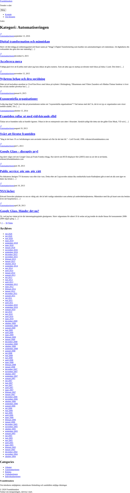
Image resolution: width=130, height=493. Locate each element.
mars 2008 (9, 362)
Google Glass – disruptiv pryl (19, 151)
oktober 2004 (10, 456)
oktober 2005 (10, 429)
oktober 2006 (10, 401)
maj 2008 (9, 358)
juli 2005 (8, 436)
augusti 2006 (10, 406)
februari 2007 (10, 392)
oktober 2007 (10, 374)
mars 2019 (9, 241)
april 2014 (9, 270)
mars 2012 (9, 287)
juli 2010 (8, 312)
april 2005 (9, 443)
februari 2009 (10, 337)
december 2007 (11, 369)
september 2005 (11, 431)
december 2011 (11, 293)
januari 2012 (10, 291)
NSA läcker (7, 191)
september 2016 (11, 252)
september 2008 (11, 348)
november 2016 (11, 250)
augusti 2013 (10, 275)
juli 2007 (8, 381)
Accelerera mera (11, 61)
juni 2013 (9, 280)
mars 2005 (9, 445)
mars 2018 (9, 245)
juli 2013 (8, 277)
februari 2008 (10, 365)
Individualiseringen (12, 476)
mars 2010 (9, 319)
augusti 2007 (10, 378)
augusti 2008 (10, 351)
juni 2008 (9, 355)
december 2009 (11, 321)
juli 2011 (8, 298)
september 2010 (11, 307)
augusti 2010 (10, 309)
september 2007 (11, 376)
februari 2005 (10, 447)
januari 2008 (10, 367)
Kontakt (8, 14)
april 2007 (9, 388)
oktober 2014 (10, 264)
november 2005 (11, 427)
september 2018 (11, 243)
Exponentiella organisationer (19, 98)
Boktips (8, 472)
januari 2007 (10, 394)
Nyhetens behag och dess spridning (22, 78)
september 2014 (11, 266)
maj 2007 (9, 385)
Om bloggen (10, 17)
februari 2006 (10, 420)
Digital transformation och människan (25, 41)
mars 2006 (9, 417)
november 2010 (11, 305)
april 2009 (9, 332)
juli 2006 (8, 408)
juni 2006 (9, 410)
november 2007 (11, 371)
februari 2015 (10, 259)
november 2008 (11, 344)
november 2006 (11, 399)
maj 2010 (9, 314)
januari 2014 (10, 273)
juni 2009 (9, 330)
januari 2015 (10, 261)
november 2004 (11, 454)
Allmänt (8, 467)
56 (7, 223)
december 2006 (11, 397)
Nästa (10, 223)
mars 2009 (9, 335)
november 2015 (11, 257)
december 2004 (11, 452)
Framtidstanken (6, 1)
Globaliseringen (11, 474)
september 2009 (11, 326)
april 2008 (9, 360)
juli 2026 (8, 234)
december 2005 (11, 424)
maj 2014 (9, 268)
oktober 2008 (10, 346)
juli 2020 (8, 236)
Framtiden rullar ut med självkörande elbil (28, 116)
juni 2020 (9, 238)
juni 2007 (9, 383)
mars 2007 (9, 390)
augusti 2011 (10, 296)
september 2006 (11, 404)
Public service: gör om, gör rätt (20, 171)
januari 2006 (10, 422)
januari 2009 (10, 339)
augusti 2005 (10, 433)
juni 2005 (9, 438)
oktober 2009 (10, 323)
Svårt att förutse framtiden (17, 133)
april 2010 (9, 316)
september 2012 (11, 284)
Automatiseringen (7, 36)
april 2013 (9, 282)
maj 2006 (9, 413)
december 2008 (11, 342)
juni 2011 (9, 300)
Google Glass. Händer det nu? (19, 211)
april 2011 (9, 303)
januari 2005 (10, 449)
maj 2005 (9, 440)
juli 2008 (8, 353)
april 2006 (9, 415)
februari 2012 (10, 289)
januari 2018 (10, 248)
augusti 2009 (10, 328)
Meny (3, 10)
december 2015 (11, 254)
